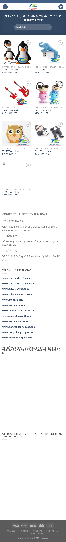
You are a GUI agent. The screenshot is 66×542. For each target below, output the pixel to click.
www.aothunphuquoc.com (17, 337)
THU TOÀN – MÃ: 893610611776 (43, 71)
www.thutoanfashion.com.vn (18, 283)
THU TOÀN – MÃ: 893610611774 (43, 111)
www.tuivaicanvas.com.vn (17, 294)
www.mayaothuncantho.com (18, 310)
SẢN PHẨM (38, 531)
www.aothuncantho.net (15, 321)
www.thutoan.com (12, 299)
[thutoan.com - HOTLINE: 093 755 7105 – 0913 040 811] (33, 6)
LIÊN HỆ (40, 533)
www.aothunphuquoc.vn (16, 305)
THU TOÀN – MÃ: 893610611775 (10, 111)
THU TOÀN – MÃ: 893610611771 (10, 193)
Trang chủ (11, 16)
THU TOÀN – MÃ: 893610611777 (10, 71)
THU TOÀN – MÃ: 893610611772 (43, 152)
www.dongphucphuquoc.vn (17, 332)
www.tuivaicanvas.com (15, 288)
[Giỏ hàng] (60, 6)
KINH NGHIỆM (51, 531)
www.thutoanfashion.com (17, 277)
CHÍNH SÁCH (29, 533)
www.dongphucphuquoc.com (19, 326)
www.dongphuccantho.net (17, 315)
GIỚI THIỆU (25, 531)
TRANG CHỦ (13, 531)
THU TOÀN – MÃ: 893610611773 (10, 152)
